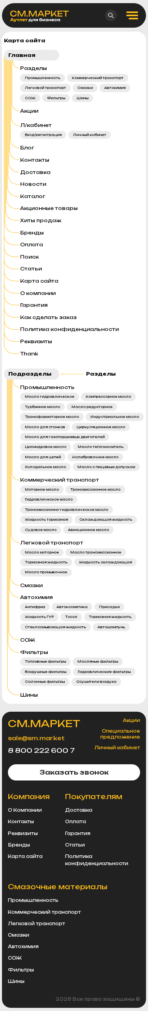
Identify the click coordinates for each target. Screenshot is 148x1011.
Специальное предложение (120, 733)
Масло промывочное (46, 572)
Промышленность (42, 78)
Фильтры (56, 98)
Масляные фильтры (97, 661)
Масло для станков (45, 427)
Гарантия (34, 305)
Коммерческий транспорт (98, 78)
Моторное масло (42, 489)
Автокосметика (72, 607)
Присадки (109, 607)
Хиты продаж (40, 220)
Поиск (29, 257)
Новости (33, 184)
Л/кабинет (36, 125)
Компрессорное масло (108, 397)
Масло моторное (42, 552)
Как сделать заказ (48, 317)
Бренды (32, 233)
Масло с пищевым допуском (106, 467)
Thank (29, 354)
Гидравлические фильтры (104, 672)
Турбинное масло (42, 407)
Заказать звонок (74, 772)
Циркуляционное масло (101, 427)
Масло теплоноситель (101, 447)
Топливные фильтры (45, 661)
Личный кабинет (89, 135)
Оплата (31, 245)
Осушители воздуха (96, 682)
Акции (29, 111)
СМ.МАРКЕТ (44, 723)
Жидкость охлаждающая (105, 562)
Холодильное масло (45, 467)
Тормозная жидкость (46, 562)
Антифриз (35, 607)
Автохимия (115, 88)
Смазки (85, 88)
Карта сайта (39, 281)
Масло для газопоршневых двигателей (65, 437)
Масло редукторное (91, 407)
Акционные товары (49, 208)
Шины (82, 98)
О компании (38, 293)
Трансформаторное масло (52, 417)
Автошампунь (111, 627)
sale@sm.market (36, 738)
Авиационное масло (88, 530)
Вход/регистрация (43, 135)
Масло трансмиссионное (95, 552)
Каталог (32, 196)
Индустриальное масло (114, 417)
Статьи (31, 269)
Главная (22, 55)
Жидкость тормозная (46, 520)
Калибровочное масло (95, 457)
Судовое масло (40, 530)
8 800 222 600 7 (41, 750)
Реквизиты (36, 341)
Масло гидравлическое (49, 397)
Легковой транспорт (45, 88)
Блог (27, 148)
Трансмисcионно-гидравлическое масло (66, 510)
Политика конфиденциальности (69, 329)
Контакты (34, 160)
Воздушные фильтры (45, 672)
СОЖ (30, 98)
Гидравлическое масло (49, 499)
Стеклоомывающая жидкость (55, 627)
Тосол (71, 617)
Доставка (35, 172)
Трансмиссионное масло (95, 489)
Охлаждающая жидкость (105, 520)
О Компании (25, 810)
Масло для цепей (43, 457)
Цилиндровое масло (45, 447)
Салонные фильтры (45, 682)
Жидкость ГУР (39, 617)
